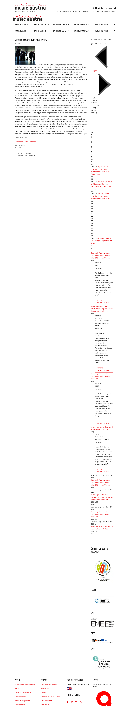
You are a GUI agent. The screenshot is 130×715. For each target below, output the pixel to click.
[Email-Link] (102, 8)
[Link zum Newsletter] (115, 8)
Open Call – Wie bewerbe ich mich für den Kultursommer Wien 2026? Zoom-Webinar (101, 255)
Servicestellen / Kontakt (49, 685)
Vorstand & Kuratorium (23, 693)
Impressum (45, 705)
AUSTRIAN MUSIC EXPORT (82, 24)
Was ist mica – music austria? (25, 685)
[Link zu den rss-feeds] (99, 8)
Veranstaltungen (101, 24)
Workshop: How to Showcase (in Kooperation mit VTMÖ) (101, 240)
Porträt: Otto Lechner (24, 153)
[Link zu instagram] (93, 8)
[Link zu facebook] (90, 8)
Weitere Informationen (103, 301)
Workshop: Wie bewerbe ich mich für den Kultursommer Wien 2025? (100, 196)
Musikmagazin (20, 24)
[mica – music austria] (27, 18)
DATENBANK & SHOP (60, 24)
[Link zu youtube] (96, 8)
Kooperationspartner (22, 701)
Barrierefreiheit (46, 701)
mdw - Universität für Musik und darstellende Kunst (103, 323)
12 (92, 164)
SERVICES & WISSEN (39, 24)
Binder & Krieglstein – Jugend (27, 155)
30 (92, 236)
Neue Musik (21, 145)
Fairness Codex (20, 697)
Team (17, 689)
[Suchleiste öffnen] (114, 24)
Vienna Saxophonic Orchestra (25, 142)
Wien (19, 148)
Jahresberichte (20, 705)
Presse (43, 693)
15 (92, 191)
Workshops (98, 268)
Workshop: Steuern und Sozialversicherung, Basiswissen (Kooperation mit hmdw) (102, 308)
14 (92, 179)
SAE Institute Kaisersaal (102, 439)
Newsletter (45, 689)
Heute (95, 71)
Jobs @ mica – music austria (50, 697)
